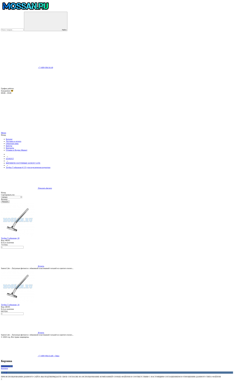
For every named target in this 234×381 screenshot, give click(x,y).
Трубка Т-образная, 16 (10, 305)
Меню (3, 133)
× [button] (1, 379)
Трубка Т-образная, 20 (10, 238)
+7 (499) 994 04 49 (45, 67)
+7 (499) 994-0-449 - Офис (48, 356)
